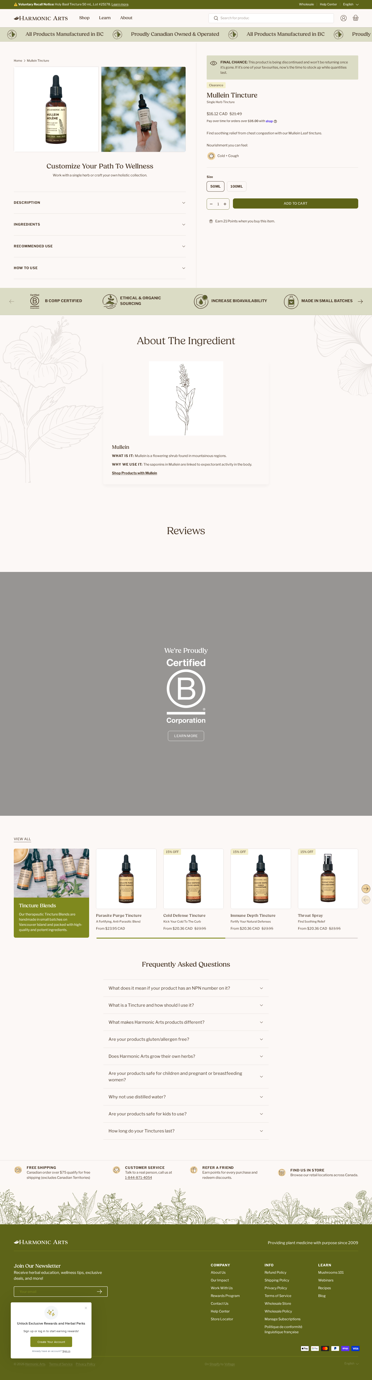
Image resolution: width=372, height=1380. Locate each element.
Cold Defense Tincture (184, 916)
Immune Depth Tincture (253, 916)
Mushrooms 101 (331, 1272)
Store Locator (222, 1319)
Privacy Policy (276, 1288)
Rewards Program (225, 1296)
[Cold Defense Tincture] (194, 879)
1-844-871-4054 (138, 1178)
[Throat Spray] (328, 879)
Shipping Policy (277, 1280)
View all (22, 839)
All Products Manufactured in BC (45, 34)
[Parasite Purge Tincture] (126, 879)
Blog (322, 1296)
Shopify (214, 1364)
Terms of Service (278, 1296)
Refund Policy (275, 1272)
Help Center (328, 4)
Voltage (229, 1364)
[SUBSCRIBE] (99, 1291)
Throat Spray (310, 916)
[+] (225, 204)
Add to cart (296, 203)
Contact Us (219, 1304)
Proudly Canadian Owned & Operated (156, 34)
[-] (211, 204)
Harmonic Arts (35, 1364)
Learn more (120, 4)
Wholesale (306, 4)
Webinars (325, 1280)
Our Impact (220, 1280)
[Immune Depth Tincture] (261, 879)
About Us (218, 1272)
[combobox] (271, 18)
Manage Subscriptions (283, 1319)
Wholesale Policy (278, 1311)
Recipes (324, 1288)
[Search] (214, 18)
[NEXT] (360, 301)
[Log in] (343, 18)
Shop (84, 18)
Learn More (186, 736)
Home (18, 60)
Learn (105, 18)
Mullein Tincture (38, 60)
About (126, 18)
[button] (355, 18)
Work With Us (222, 1288)
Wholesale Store (278, 1304)
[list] (101, 111)
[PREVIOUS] (11, 301)
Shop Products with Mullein (134, 473)
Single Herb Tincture (221, 102)
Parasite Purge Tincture (119, 916)
